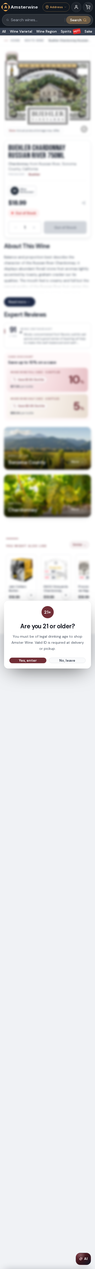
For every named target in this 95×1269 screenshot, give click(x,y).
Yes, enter (28, 660)
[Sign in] (76, 7)
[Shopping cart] (88, 7)
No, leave (67, 660)
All (4, 31)
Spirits (70, 31)
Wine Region (46, 31)
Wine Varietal (21, 31)
